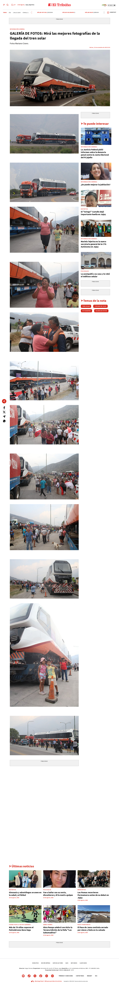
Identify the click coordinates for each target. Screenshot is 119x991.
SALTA (66, 963)
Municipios (82, 890)
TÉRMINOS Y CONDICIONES (66, 976)
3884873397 (113, 12)
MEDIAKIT (89, 976)
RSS (96, 976)
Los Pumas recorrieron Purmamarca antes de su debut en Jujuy (93, 895)
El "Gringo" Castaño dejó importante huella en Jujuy (93, 213)
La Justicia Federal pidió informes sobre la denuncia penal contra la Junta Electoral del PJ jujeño (95, 153)
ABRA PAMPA (47, 924)
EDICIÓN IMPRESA (45, 963)
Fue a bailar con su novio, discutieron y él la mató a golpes (58, 893)
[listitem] (13, 5)
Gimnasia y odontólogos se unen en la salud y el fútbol (25, 893)
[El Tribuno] (59, 5)
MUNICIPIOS (35, 963)
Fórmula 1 (13, 12)
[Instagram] (52, 976)
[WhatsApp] (46, 976)
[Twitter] (35, 976)
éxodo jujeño (22, 12)
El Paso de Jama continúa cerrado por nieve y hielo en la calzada (93, 928)
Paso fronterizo (84, 924)
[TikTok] (29, 976)
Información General (17, 29)
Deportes (84, 209)
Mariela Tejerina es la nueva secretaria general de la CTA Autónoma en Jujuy (93, 244)
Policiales (85, 271)
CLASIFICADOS (83, 963)
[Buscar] (7, 5)
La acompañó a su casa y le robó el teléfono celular (95, 275)
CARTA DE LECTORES (58, 963)
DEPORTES (12, 890)
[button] (4, 407)
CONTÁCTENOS (80, 976)
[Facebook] (40, 976)
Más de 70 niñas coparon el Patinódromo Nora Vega (21, 928)
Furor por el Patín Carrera (20, 924)
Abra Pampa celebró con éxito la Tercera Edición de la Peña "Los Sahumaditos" (57, 930)
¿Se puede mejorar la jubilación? (95, 184)
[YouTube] (23, 976)
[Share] (4, 401)
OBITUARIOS (74, 963)
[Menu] (4, 5)
